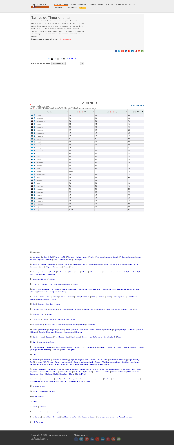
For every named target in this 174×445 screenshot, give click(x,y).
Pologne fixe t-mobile (114, 347)
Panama (48, 347)
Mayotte (116, 330)
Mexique (123, 330)
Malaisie (61, 330)
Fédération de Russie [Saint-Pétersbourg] (52, 292)
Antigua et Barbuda (111, 257)
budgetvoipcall (41, 121)
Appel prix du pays (61, 4)
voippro (39, 210)
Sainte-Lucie (52, 369)
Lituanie (82, 324)
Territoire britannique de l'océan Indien (74, 379)
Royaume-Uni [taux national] (83, 362)
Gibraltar (55, 297)
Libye (59, 324)
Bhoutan (90, 264)
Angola (85, 257)
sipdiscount (40, 186)
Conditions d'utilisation (38, 438)
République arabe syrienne (111, 362)
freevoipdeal (40, 145)
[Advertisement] (115, 31)
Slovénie (42, 372)
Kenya (44, 319)
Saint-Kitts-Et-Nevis (39, 369)
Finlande (40, 289)
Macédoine (43, 330)
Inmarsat (86, 309)
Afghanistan (37, 257)
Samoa (60, 369)
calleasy (39, 124)
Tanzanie (51, 379)
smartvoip (39, 189)
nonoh (38, 168)
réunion (107, 364)
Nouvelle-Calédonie (95, 337)
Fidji (33, 289)
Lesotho (40, 324)
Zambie (35, 407)
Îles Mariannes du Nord (69, 417)
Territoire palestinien (96, 379)
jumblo (38, 156)
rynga (38, 183)
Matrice (100, 4)
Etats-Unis (66, 284)
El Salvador (43, 284)
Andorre (78, 257)
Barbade (60, 264)
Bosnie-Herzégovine (117, 264)
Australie (62, 259)
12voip (39, 115)
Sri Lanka (88, 372)
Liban (53, 324)
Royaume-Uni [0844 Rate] (98, 360)
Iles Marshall (53, 309)
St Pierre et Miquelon (118, 372)
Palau (42, 347)
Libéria (64, 324)
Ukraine (35, 386)
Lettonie (47, 324)
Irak (92, 309)
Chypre (77, 272)
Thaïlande (107, 379)
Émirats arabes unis (39, 412)
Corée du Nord (122, 272)
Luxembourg (90, 324)
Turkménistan (54, 381)
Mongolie (41, 332)
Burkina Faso (57, 267)
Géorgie (53, 299)
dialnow (39, 139)
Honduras (41, 304)
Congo (113, 272)
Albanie (56, 257)
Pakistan (36, 347)
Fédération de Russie (69, 289)
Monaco (34, 332)
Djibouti (43, 279)
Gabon (35, 297)
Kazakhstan (37, 319)
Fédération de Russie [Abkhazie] (89, 289)
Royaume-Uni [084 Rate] (60, 360)
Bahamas (36, 264)
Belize (74, 264)
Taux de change (121, 4)
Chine (71, 272)
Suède (56, 374)
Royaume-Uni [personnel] (63, 362)
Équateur (51, 412)
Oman (35, 342)
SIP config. (109, 4)
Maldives (75, 330)
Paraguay (77, 347)
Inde (71, 309)
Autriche (69, 259)
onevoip (39, 171)
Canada (53, 272)
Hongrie (57, 304)
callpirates (40, 130)
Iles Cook (44, 309)
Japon (43, 314)
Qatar (34, 354)
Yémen (34, 401)
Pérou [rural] (71, 350)
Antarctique (100, 257)
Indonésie (78, 309)
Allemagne (70, 257)
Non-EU (70, 59)
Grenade (62, 297)
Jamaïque (35, 314)
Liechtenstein (73, 324)
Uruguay (42, 386)
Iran (96, 309)
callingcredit (40, 127)
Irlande (101, 309)
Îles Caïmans (36, 417)
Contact (132, 4)
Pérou (63, 350)
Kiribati (60, 319)
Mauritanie (108, 330)
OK (82, 63)
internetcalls (40, 151)
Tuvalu (88, 381)
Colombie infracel (95, 272)
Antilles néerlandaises (127, 257)
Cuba (43, 274)
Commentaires (59, 7)
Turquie (63, 381)
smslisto (39, 195)
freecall (39, 142)
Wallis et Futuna (38, 396)
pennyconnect (41, 174)
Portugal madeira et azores (40, 350)
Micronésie (131, 330)
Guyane (33, 299)
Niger (56, 337)
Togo (132, 379)
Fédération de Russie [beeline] (112, 289)
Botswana (128, 264)
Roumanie (36, 360)
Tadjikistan (36, 379)
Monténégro (59, 332)
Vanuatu (35, 391)
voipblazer (40, 201)
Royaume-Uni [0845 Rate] (118, 360)
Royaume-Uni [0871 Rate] (44, 362)
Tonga (138, 379)
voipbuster (40, 204)
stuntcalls (39, 198)
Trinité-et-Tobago (36, 381)
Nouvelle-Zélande (110, 337)
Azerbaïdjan (77, 259)
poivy (38, 177)
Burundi (66, 267)
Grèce (78, 297)
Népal (119, 337)
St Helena (97, 372)
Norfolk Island (75, 337)
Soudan (68, 372)
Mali (81, 330)
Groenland (70, 297)
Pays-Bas (85, 347)
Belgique (68, 264)
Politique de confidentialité (39, 440)
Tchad (58, 379)
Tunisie (45, 381)
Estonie (59, 284)
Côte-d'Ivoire (51, 274)
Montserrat (50, 332)
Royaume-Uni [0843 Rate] (79, 360)
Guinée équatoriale (119, 297)
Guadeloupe (85, 297)
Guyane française (43, 299)
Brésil (42, 267)
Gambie (41, 297)
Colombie (84, 272)
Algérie (63, 257)
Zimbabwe (42, 407)
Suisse (42, 374)
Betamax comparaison (78, 4)
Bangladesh (52, 264)
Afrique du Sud (47, 257)
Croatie (37, 274)
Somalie (62, 372)
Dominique (51, 279)
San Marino (84, 369)
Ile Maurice (35, 309)
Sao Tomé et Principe (96, 369)
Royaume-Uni (45, 360)
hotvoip (39, 148)
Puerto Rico (55, 350)
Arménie (48, 259)
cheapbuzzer (40, 133)
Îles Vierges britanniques (124, 417)
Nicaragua (49, 337)
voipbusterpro (41, 207)
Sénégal (71, 374)
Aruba (55, 259)
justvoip (39, 159)
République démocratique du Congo (60, 364)
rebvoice (39, 180)
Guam (93, 297)
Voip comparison (38, 4)
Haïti (34, 304)
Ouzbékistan (50, 342)
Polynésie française (129, 347)
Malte (86, 330)
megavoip (39, 165)
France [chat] (55, 289)
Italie (135, 309)
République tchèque (96, 364)
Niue (67, 337)
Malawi (68, 330)
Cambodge (36, 272)
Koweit (73, 319)
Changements (72, 7)
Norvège (84, 337)
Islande (124, 309)
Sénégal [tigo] (81, 374)
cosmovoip (40, 136)
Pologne (102, 347)
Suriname (49, 374)
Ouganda (41, 342)
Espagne (52, 284)
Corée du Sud (133, 272)
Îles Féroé (56, 417)
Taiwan (43, 379)
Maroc (92, 330)
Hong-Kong (49, 304)
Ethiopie (75, 284)
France (46, 289)
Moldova (140, 330)
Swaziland (63, 374)
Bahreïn (43, 264)
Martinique (99, 330)
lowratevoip (40, 162)
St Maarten (105, 372)
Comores (106, 272)
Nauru (42, 337)
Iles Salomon (64, 309)
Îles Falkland (46, 417)
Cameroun (45, 272)
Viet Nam (51, 391)
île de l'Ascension (38, 422)
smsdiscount (40, 192)
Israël (130, 309)
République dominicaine (38, 364)
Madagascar (52, 330)
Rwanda (97, 362)
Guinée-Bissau (132, 297)
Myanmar (78, 332)
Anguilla (91, 257)
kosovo (66, 319)
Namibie (35, 337)
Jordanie (49, 314)
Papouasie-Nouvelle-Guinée (62, 347)
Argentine (41, 259)
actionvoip (40, 118)
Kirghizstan (52, 319)
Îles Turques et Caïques (87, 417)
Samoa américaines (71, 369)
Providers (92, 4)
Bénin (72, 267)
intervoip (39, 154)
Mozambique (69, 332)
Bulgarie (48, 267)
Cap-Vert (60, 272)
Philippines (94, 347)
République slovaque (81, 364)
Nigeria (61, 337)
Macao (35, 330)
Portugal (141, 347)
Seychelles (126, 369)
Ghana (48, 297)
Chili (66, 272)
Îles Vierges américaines (105, 417)
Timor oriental (124, 379)
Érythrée (59, 412)
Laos (34, 324)
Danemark (36, 279)
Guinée (108, 297)
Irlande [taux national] (113, 309)
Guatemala (100, 297)
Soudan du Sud (78, 372)
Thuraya (115, 379)
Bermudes (81, 264)
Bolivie (106, 264)
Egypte (35, 284)
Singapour (33, 372)
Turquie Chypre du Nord (76, 381)
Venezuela (43, 391)
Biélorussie (98, 264)
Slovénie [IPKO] (51, 372)
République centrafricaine (130, 362)
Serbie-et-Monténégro (113, 369)
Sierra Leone (135, 369)
